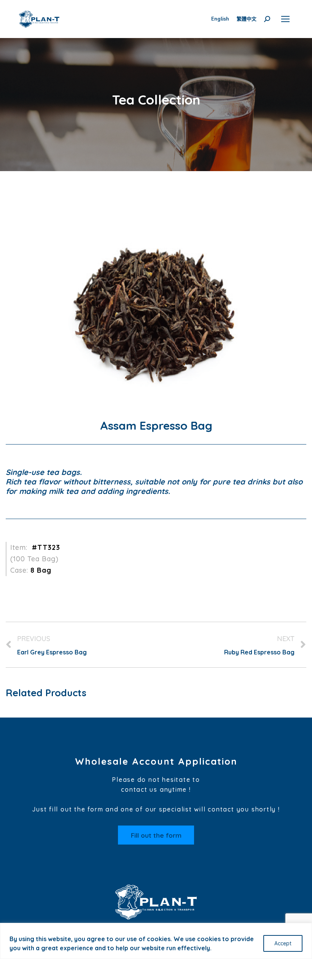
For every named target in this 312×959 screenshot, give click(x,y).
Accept (282, 943)
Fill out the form (156, 835)
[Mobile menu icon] (285, 19)
